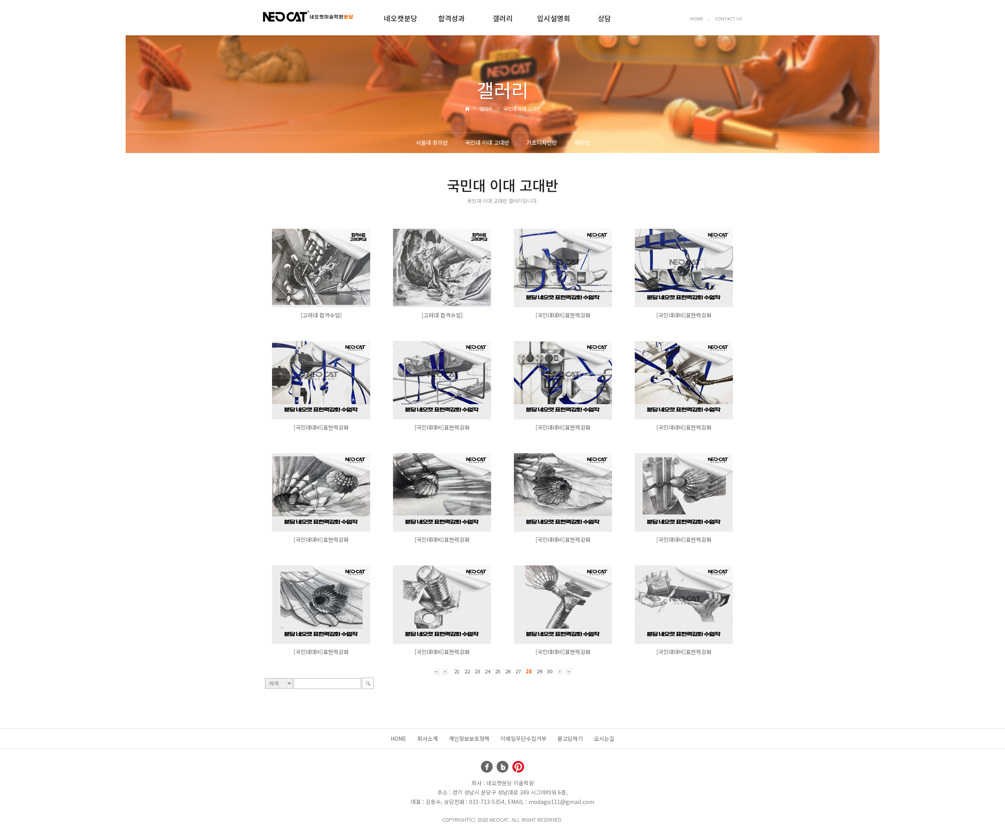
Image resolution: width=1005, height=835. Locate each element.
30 (549, 671)
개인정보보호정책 (469, 738)
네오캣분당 (400, 18)
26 (508, 671)
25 (498, 671)
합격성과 (451, 18)
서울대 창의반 (432, 142)
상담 (604, 18)
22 (467, 671)
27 (518, 671)
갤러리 (503, 18)
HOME (696, 19)
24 (487, 671)
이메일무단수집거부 (523, 738)
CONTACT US (728, 19)
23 (477, 671)
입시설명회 (553, 18)
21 (457, 671)
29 (539, 671)
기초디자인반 (541, 142)
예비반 (582, 142)
